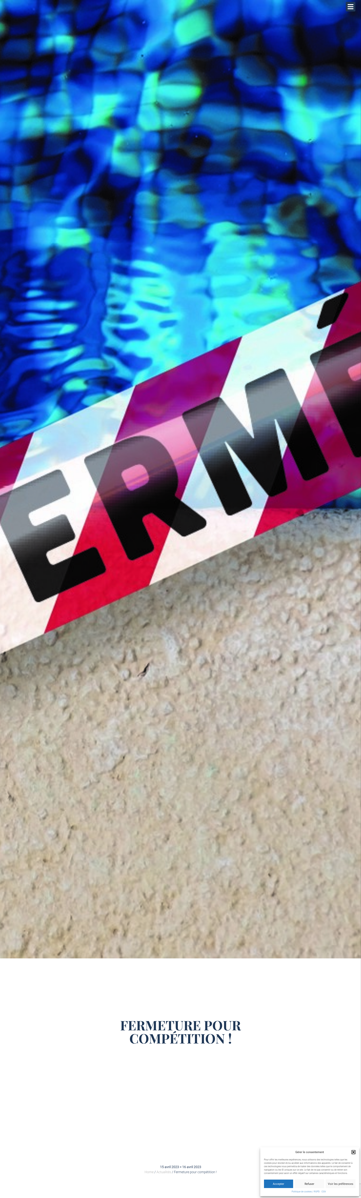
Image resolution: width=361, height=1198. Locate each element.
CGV (324, 1191)
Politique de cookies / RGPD (306, 1191)
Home (149, 1172)
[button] (353, 1152)
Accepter (278, 1184)
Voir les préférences (340, 1184)
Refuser (309, 1184)
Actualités (163, 1172)
